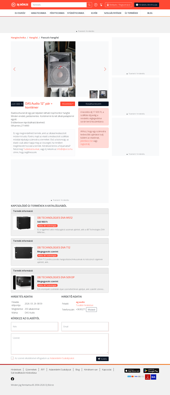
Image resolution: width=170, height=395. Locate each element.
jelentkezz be (86, 140)
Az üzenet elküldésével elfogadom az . (45, 358)
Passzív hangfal (50, 37)
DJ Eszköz (20, 13)
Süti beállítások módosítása (24, 372)
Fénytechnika (57, 13)
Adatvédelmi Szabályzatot (62, 358)
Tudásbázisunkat (31, 149)
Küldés (103, 358)
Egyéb (94, 13)
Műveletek (67, 103)
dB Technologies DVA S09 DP (56, 277)
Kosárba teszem (93, 103)
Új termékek (131, 13)
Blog (149, 13)
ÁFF (43, 369)
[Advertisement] (85, 24)
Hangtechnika (38, 13)
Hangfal (33, 37)
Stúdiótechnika (75, 13)
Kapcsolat (106, 369)
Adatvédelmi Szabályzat (60, 369)
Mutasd (91, 309)
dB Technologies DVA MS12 (55, 217)
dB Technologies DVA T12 (53, 247)
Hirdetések (16, 369)
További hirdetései (84, 305)
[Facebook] (12, 379)
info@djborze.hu (65, 149)
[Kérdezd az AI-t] (101, 4)
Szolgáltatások (112, 13)
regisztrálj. (85, 144)
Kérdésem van (91, 369)
